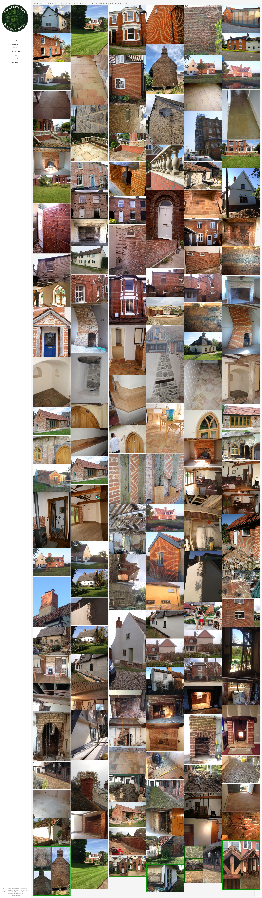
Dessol (18, 895)
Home (15, 40)
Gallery (15, 58)
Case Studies (15, 51)
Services (15, 44)
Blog (15, 55)
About (14, 48)
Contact (15, 62)
